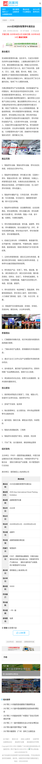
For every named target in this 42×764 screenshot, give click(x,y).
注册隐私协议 (7, 742)
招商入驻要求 (25, 739)
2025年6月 (10, 642)
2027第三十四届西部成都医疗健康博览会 (19, 704)
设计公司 (36, 9)
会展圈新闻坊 (6, 14)
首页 (4, 9)
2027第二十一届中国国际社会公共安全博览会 (21, 723)
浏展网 (4, 20)
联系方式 (15, 739)
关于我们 (6, 739)
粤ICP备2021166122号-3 (19, 749)
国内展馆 (16, 9)
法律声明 (36, 739)
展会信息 (26, 9)
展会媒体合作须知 (33, 742)
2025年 (12, 20)
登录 (5, 628)
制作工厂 (5, 12)
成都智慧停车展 (29, 642)
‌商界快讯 (36, 12)
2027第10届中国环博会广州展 (14, 727)
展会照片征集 (19, 742)
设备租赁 (16, 12)
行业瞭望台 (27, 12)
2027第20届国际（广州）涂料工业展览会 (19, 731)
